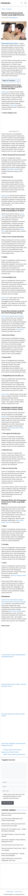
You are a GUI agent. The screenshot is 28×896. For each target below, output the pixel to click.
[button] (21, 3)
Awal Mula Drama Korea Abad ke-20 (12, 845)
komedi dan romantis (12, 169)
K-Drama (9, 9)
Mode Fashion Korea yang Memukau (14, 754)
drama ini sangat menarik (18, 575)
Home (3, 9)
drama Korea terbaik (16, 611)
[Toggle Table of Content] (17, 80)
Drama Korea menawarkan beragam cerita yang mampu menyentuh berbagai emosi (13, 601)
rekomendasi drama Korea (15, 428)
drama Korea (13, 105)
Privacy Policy (18, 891)
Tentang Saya (9, 891)
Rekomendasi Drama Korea (9, 43)
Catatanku (6, 3)
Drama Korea (5, 92)
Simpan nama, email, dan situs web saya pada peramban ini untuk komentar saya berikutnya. (13, 796)
